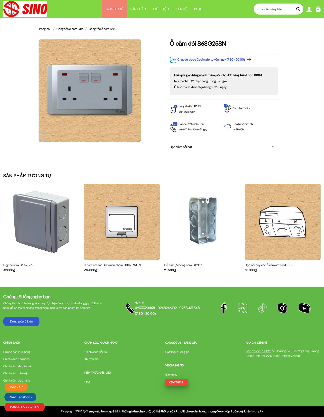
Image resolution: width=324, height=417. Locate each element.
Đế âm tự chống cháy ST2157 (183, 265)
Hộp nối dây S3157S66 (17, 265)
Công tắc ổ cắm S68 (102, 29)
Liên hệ (181, 9)
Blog (198, 9)
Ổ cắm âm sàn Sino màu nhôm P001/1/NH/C (113, 265)
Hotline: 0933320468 (25, 407)
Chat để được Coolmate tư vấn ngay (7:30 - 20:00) (211, 59)
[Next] (320, 231)
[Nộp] (298, 9)
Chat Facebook (20, 397)
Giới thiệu (161, 9)
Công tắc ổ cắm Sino (70, 29)
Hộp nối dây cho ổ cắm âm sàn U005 (269, 265)
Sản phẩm (138, 9)
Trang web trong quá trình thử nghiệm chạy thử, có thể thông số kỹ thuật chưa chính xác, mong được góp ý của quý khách (169, 411)
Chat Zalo (16, 387)
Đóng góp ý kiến (21, 321)
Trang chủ (114, 9)
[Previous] (3, 231)
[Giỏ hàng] (318, 9)
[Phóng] (44, 136)
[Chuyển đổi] (273, 147)
